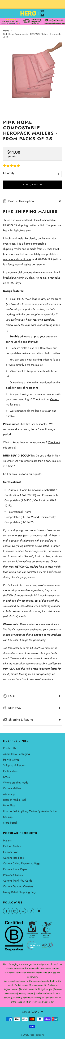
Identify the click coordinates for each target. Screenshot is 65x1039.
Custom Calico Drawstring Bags (21, 863)
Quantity (8, 173)
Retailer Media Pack (14, 800)
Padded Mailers (12, 846)
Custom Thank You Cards (17, 881)
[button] (12, 166)
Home (6, 30)
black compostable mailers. (38, 679)
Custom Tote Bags (13, 858)
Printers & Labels (13, 875)
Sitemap (7, 817)
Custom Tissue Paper (15, 869)
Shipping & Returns (14, 765)
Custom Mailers (12, 788)
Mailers (7, 841)
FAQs (6, 777)
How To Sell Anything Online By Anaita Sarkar (30, 811)
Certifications (10, 771)
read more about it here (17, 259)
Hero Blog (9, 805)
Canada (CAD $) (31, 1011)
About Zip (9, 794)
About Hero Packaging (16, 754)
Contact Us (9, 748)
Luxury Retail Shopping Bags (19, 892)
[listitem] (32, 4)
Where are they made (15, 783)
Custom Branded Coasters (18, 886)
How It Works (11, 760)
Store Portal (10, 823)
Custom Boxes (11, 852)
